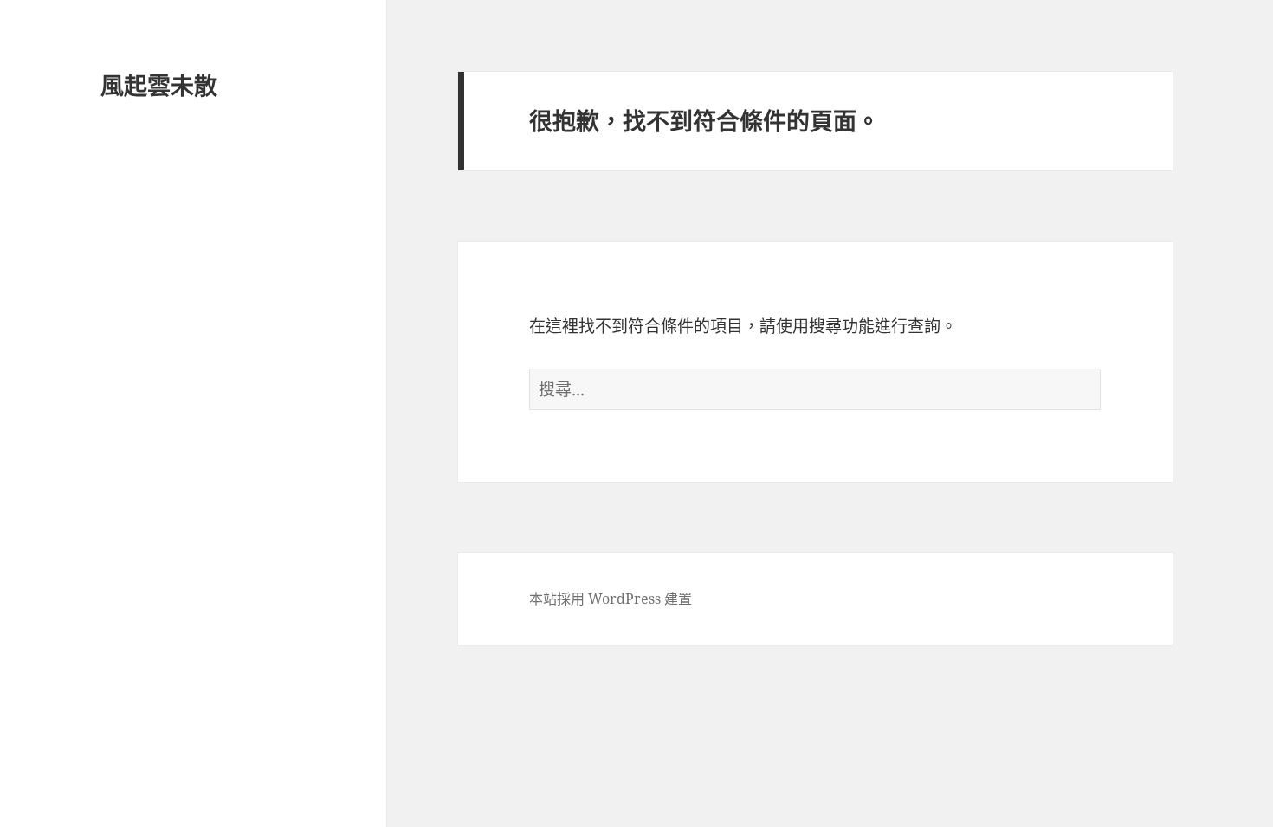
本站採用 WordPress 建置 (610, 598)
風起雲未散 (158, 85)
